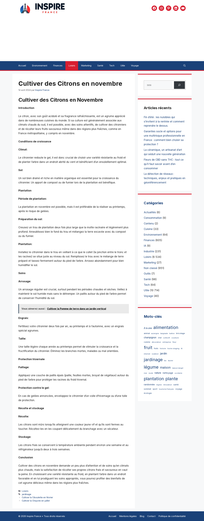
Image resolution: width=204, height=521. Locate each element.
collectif (166, 338)
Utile (122, 65)
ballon (172, 333)
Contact (151, 516)
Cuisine (148, 229)
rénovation (167, 385)
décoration (156, 342)
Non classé (150, 268)
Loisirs (71, 65)
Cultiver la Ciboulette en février (37, 497)
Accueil (22, 65)
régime (159, 385)
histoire (163, 349)
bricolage (180, 333)
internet (147, 354)
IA (145, 245)
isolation (155, 354)
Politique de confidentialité (172, 516)
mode (151, 373)
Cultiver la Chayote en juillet (36, 500)
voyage (178, 389)
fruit (148, 347)
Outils (147, 273)
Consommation (153, 217)
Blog (142, 516)
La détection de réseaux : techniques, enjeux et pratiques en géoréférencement (164, 178)
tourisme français (166, 389)
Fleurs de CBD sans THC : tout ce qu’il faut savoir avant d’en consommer (164, 164)
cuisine (147, 342)
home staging (173, 348)
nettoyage (168, 373)
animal (147, 333)
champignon (150, 337)
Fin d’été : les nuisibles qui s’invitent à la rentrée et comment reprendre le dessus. (164, 121)
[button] (184, 65)
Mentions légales (128, 516)
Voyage (135, 65)
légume (151, 367)
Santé (100, 65)
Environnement (39, 65)
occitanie (178, 373)
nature (158, 372)
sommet (147, 389)
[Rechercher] (179, 85)
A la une (148, 328)
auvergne (155, 333)
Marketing (86, 65)
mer (145, 373)
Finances (57, 65)
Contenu (149, 223)
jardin (163, 353)
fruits (156, 348)
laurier (170, 361)
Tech (111, 65)
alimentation (165, 327)
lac (165, 361)
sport (155, 389)
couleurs (175, 338)
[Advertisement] (102, 39)
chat (160, 338)
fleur (174, 342)
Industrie (149, 251)
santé (176, 384)
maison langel (177, 368)
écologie (148, 393)
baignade (164, 333)
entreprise (166, 342)
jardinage (26, 494)
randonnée (149, 384)
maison (165, 367)
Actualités (150, 212)
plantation (154, 378)
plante (171, 378)
